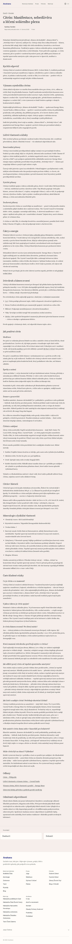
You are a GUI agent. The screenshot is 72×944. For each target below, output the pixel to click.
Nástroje (50, 4)
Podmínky (29, 913)
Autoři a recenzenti (32, 902)
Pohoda (43, 4)
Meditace (29, 877)
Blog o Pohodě (54, 884)
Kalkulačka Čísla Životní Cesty (12, 902)
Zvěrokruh (6, 880)
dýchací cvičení (49, 349)
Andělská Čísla (7, 873)
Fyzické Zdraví (53, 877)
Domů (5, 13)
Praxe (37, 4)
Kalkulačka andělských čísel (12, 899)
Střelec (7, 316)
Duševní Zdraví (54, 873)
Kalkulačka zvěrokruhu (10, 912)
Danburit (6, 836)
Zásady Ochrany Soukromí (34, 909)
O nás (28, 899)
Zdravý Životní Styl (55, 880)
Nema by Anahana (27, 4)
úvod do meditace (17, 349)
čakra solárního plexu (37, 235)
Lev (6, 301)
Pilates (28, 884)
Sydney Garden (9, 27)
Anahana (7, 4)
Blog (4, 891)
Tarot (4, 884)
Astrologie (6, 877)
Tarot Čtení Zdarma (9, 922)
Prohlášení (29, 916)
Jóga (27, 873)
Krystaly (11, 13)
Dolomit (49, 836)
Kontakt (28, 906)
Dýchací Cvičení (31, 880)
